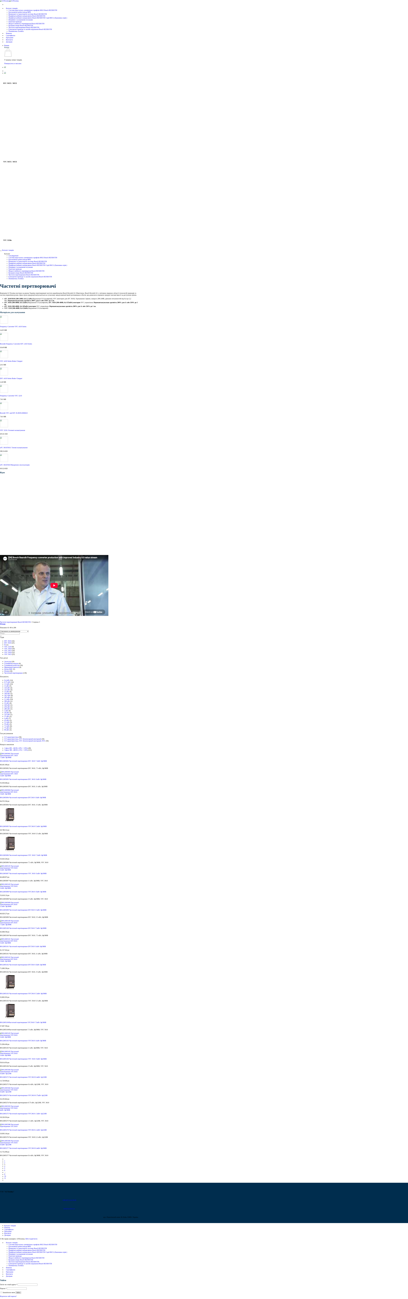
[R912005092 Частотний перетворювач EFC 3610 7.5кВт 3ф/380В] (10, 757)
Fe (5, 645)
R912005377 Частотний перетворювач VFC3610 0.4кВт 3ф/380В (23, 1148)
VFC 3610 (7, 649)
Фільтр (6, 671)
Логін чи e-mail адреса (8, 1284)
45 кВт (6, 720)
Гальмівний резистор (12, 665)
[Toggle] (1, 250)
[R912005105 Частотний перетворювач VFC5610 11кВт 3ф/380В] (10, 1037)
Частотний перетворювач (13, 673)
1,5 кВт (7, 684)
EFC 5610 (7, 643)
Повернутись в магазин (12, 63)
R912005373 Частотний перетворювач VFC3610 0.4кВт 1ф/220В (23, 1077)
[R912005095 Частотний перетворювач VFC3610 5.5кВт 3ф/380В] (10, 823)
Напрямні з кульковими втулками (20, 20)
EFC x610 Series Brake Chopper (11, 378)
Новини (9, 33)
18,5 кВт (7, 695)
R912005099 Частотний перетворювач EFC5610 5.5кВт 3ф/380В (23, 910)
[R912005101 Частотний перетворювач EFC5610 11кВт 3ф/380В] (10, 943)
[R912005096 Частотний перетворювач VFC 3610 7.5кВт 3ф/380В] (10, 852)
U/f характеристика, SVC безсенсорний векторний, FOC (24, 741)
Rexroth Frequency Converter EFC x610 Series (16, 344)
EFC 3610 (7, 641)
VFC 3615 (7, 650)
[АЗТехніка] (9, 1)
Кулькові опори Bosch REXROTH (20, 25)
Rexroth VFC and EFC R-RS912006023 (14, 413)
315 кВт (7, 714)
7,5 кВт (7, 726)
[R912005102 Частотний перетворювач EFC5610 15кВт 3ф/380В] (10, 961)
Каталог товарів (12, 8)
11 (5, 1178)
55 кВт (6, 724)
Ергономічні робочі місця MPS (19, 12)
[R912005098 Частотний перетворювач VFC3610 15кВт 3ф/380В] (10, 888)
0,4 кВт (7, 680)
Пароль (3, 1288)
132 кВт (7, 690)
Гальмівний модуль (11, 663)
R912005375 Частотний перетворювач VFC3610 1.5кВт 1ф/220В (23, 1114)
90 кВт (6, 730)
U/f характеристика (11, 737)
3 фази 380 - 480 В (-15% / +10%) (16, 750)
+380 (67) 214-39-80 (69, 1200)
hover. (32, 1239)
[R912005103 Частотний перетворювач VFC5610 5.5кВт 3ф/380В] (10, 990)
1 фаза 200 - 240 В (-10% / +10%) (16, 748)
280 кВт (7, 709)
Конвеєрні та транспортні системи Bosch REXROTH (27, 14)
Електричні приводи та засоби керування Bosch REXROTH (30, 29)
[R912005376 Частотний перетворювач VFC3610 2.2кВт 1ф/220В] (10, 1126)
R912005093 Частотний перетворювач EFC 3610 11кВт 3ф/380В (23, 779)
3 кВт (6, 711)
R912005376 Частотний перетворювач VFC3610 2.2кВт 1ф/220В (23, 1130)
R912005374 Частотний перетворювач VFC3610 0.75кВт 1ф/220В (23, 1095)
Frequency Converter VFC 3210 (11, 396)
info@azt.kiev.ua (69, 1209)
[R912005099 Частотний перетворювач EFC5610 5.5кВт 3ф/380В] (10, 906)
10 (5, 1176)
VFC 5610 (7, 652)
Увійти (18, 1292)
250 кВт (7, 707)
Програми (9, 38)
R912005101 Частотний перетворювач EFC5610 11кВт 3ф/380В (23, 946)
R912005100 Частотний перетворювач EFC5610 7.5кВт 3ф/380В (23, 928)
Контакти (9, 40)
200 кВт (7, 701)
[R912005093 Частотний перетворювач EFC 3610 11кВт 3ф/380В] (10, 776)
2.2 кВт (7, 699)
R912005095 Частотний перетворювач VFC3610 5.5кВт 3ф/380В (23, 826)
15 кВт (6, 692)
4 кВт (6, 718)
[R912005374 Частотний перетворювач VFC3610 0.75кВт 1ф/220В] (10, 1092)
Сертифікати (10, 35)
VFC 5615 (7, 654)
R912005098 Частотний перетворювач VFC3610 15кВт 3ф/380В (23, 892)
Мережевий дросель (11, 667)
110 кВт (7, 688)
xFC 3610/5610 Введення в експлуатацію (15, 465)
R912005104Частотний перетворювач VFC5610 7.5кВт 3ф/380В (23, 1022)
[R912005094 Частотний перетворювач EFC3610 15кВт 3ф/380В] (10, 794)
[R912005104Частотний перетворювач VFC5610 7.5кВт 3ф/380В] (10, 1019)
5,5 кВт (7, 722)
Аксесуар (7, 661)
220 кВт (7, 705)
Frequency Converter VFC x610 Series (13, 326)
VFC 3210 (7, 647)
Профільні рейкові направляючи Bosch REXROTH (26, 16)
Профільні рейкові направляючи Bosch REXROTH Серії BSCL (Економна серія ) (37, 18)
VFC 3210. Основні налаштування (12, 430)
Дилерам (9, 42)
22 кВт (6, 703)
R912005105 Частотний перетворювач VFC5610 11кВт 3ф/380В (23, 1041)
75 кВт (6, 728)
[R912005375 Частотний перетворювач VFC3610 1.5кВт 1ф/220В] (10, 1110)
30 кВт (6, 713)
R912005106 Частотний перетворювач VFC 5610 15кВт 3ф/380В (23, 1059)
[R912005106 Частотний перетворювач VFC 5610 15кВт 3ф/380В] (10, 1055)
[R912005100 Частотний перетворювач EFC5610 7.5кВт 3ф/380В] (10, 925)
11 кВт (6, 686)
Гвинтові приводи (15, 22)
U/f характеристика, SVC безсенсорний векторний (22, 739)
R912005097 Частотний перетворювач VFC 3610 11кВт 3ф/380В (23, 873)
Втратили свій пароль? (8, 1296)
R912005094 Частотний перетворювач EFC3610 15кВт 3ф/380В (23, 797)
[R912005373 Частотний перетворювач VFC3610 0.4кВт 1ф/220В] (10, 1073)
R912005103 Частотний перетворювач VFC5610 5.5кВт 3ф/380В (23, 993)
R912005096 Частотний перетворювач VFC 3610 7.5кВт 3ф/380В (23, 855)
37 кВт (6, 716)
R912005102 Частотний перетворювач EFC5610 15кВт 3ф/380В (23, 965)
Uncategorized (13, 256)
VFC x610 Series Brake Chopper (11, 361)
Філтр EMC (8, 669)
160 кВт (7, 693)
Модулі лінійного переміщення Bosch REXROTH (26, 24)
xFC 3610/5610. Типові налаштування (13, 447)
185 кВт (7, 697)
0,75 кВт (7, 682)
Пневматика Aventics (16, 31)
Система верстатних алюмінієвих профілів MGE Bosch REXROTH (32, 10)
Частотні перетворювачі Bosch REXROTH (23, 27)
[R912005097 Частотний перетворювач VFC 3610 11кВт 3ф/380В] (10, 870)
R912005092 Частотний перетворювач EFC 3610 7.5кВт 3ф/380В (23, 761)
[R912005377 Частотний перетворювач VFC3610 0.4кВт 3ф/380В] (10, 1145)
